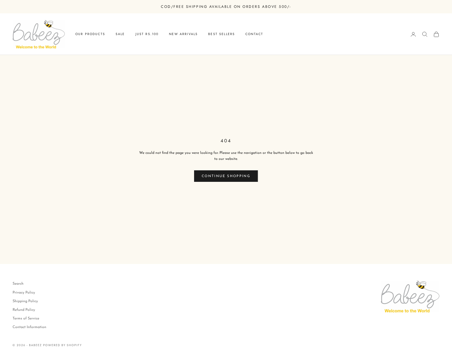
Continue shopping (226, 176)
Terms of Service (26, 318)
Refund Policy (24, 310)
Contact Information (29, 327)
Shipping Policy (25, 301)
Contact (254, 34)
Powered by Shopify (62, 345)
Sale (120, 34)
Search (18, 284)
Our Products (90, 34)
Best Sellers (221, 34)
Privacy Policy (24, 293)
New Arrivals (183, 34)
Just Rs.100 (147, 34)
